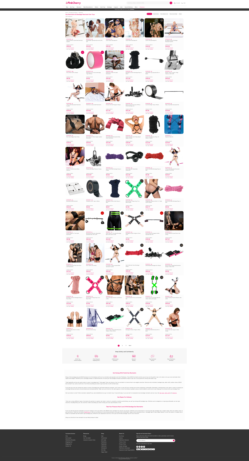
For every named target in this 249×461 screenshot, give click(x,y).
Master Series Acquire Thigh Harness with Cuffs (171, 73)
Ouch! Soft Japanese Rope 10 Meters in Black (152, 137)
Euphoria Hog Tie (169, 136)
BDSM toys (87, 412)
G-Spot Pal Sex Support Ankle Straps (172, 330)
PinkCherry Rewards (70, 440)
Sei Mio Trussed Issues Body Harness (72, 169)
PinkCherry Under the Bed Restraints (112, 73)
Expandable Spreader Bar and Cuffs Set (94, 41)
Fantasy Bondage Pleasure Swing (93, 169)
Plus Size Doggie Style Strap (72, 136)
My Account (68, 438)
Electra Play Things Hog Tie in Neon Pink (93, 298)
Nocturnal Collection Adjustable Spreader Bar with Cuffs (93, 234)
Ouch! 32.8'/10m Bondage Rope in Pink (173, 202)
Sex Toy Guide (87, 438)
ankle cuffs (167, 393)
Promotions (104, 438)
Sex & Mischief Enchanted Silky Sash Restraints (113, 137)
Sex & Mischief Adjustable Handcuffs (132, 169)
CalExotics (103, 446)
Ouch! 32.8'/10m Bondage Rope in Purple (113, 169)
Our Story (121, 436)
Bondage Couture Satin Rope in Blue (113, 202)
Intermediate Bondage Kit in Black (153, 265)
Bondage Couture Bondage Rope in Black (134, 73)
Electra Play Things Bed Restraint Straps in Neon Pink (173, 266)
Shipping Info (68, 444)
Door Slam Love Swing (91, 265)
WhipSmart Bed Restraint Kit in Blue (153, 330)
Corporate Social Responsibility (127, 450)
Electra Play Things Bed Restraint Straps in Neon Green (113, 330)
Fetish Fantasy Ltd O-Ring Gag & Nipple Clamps (133, 137)
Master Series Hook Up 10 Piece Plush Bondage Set (133, 105)
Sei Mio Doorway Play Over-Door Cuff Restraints (73, 266)
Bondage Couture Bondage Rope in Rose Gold (74, 298)
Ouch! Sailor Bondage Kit (111, 40)
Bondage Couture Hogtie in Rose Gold (133, 234)
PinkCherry (103, 442)
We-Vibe (103, 450)
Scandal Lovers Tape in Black (93, 201)
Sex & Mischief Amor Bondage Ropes (132, 266)
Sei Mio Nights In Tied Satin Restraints (72, 234)
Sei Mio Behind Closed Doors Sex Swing (172, 234)
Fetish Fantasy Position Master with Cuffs (173, 298)
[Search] (171, 3)
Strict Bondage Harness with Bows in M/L (114, 298)
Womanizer (104, 448)
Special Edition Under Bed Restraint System (74, 41)
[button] (72, 7)
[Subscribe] (173, 440)
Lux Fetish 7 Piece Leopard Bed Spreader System (113, 266)
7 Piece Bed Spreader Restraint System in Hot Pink (172, 169)
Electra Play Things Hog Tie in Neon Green (133, 202)
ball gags (162, 393)
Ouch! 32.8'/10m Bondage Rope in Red (153, 169)
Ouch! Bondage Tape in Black (152, 104)
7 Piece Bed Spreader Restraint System (73, 105)
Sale (102, 436)
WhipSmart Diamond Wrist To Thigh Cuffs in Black (154, 202)
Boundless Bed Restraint (72, 201)
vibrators (174, 393)
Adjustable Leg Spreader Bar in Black (153, 73)
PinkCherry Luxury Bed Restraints (93, 104)
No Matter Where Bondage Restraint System (171, 41)
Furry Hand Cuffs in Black (72, 72)
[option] (124, 9)
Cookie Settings (123, 446)
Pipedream (103, 444)
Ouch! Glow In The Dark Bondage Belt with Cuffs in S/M (113, 234)
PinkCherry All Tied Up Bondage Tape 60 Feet (93, 73)
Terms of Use (122, 442)
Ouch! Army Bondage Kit (151, 40)
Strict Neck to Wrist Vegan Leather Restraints (94, 137)
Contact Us (68, 446)
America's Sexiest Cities (89, 440)
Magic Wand (104, 452)
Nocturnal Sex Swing (91, 329)
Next (130, 345)
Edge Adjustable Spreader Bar (172, 104)
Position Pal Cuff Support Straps (113, 104)
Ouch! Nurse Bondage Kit (131, 40)
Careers (121, 438)
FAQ (66, 436)
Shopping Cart (68, 442)
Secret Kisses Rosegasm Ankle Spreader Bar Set (152, 234)
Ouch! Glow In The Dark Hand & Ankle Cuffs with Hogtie (153, 298)
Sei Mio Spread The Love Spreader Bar (133, 298)
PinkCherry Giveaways (124, 448)
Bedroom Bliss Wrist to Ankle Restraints (73, 330)
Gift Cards (103, 440)
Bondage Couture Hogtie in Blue (133, 329)
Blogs (84, 436)
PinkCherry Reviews (124, 440)
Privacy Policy (122, 444)
